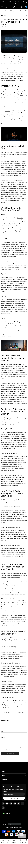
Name (2, 725)
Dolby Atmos (13, 588)
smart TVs (7, 110)
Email (2, 731)
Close (26, 2)
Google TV (20, 217)
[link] (8, 841)
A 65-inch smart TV (6, 161)
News (6, 11)
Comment (3, 737)
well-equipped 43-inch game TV (16, 444)
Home (3, 10)
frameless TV (20, 364)
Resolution (3, 180)
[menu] (2, 7)
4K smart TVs (10, 464)
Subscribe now (14, 798)
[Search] (6, 7)
